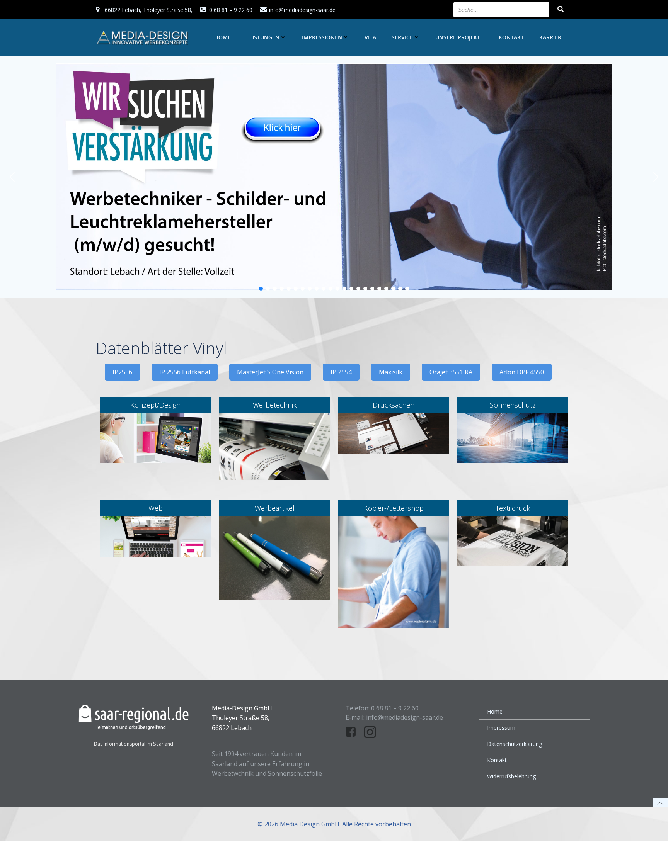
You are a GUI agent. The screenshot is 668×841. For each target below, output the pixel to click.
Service (402, 37)
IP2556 (122, 372)
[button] (12, 177)
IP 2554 (341, 372)
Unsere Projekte (459, 37)
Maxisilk (390, 372)
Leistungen (262, 37)
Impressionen (322, 37)
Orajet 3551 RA (450, 372)
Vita (370, 37)
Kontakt (511, 37)
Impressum (501, 727)
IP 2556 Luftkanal (184, 372)
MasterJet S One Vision (270, 372)
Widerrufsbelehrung (511, 776)
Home (222, 37)
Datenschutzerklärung (514, 744)
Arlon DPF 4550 (521, 372)
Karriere (551, 37)
